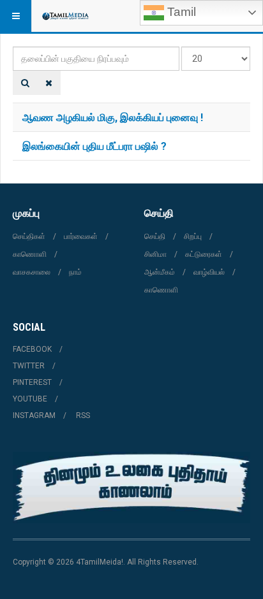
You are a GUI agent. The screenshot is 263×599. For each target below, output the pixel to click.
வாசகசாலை (31, 272)
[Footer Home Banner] (131, 487)
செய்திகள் (29, 236)
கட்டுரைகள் (203, 254)
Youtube (30, 398)
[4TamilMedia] (65, 16)
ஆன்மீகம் (159, 272)
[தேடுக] (25, 83)
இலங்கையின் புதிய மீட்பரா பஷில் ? (94, 145)
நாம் (75, 272)
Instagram (34, 415)
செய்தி (154, 236)
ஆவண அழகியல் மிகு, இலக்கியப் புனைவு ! (112, 117)
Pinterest (32, 382)
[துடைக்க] (49, 83)
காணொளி (30, 254)
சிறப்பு (193, 236)
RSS (83, 415)
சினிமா (155, 254)
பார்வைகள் (81, 236)
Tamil (180, 11)
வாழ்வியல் (209, 272)
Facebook (32, 349)
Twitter (29, 365)
